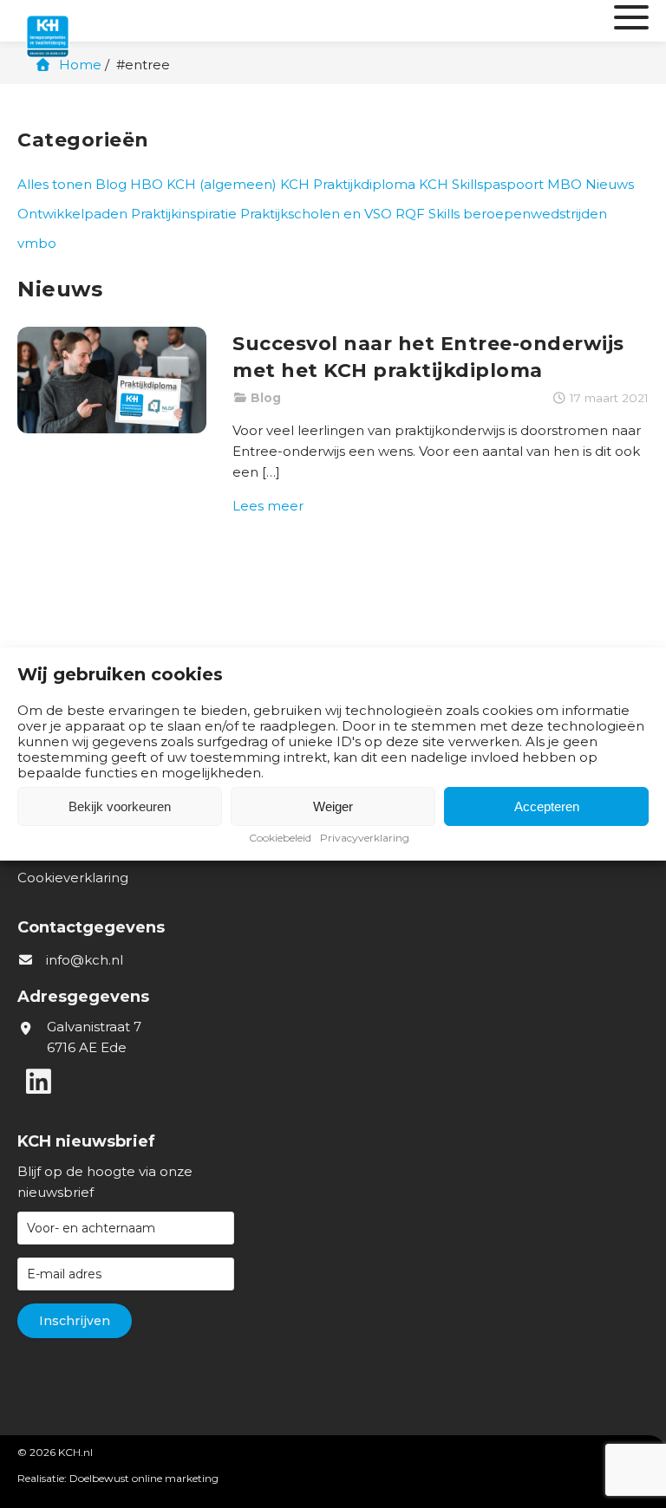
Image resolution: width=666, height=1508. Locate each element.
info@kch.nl (84, 960)
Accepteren (546, 806)
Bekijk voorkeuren (120, 806)
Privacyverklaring (364, 837)
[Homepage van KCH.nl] (86, 21)
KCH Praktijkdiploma (347, 184)
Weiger (333, 806)
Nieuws (609, 184)
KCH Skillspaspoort (481, 184)
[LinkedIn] (38, 1081)
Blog (111, 184)
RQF (410, 213)
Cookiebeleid (280, 837)
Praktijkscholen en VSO (316, 213)
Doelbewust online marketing (144, 1478)
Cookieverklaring (72, 877)
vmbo (36, 243)
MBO (564, 184)
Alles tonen (54, 184)
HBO (146, 184)
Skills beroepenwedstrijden (517, 213)
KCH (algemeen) (221, 184)
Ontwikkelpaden (72, 213)
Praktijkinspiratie (184, 213)
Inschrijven (74, 1321)
